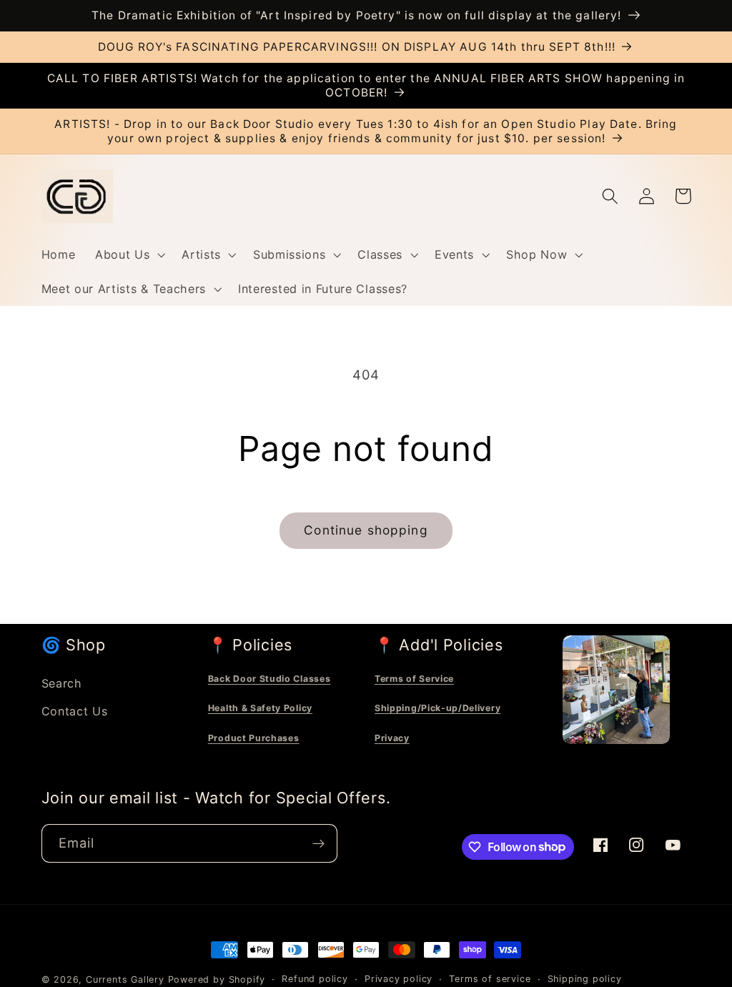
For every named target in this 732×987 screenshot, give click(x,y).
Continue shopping (366, 529)
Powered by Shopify (217, 979)
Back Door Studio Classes (269, 678)
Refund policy (314, 978)
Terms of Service (414, 678)
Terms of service (489, 978)
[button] (128, 254)
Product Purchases (254, 738)
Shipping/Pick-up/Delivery (437, 708)
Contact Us (74, 711)
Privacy (392, 738)
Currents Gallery (125, 979)
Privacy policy (398, 978)
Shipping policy (585, 978)
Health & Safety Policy (260, 708)
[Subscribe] (318, 843)
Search (61, 683)
